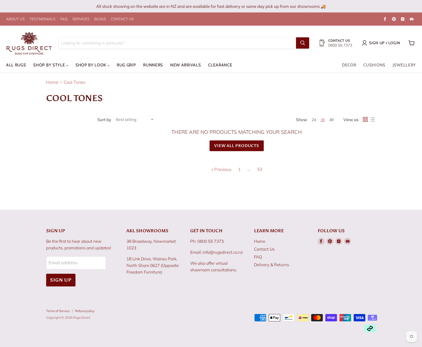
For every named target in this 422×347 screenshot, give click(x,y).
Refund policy (85, 311)
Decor (349, 65)
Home (52, 82)
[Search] (302, 43)
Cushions (374, 65)
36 (322, 119)
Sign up (61, 280)
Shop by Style (49, 65)
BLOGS (100, 19)
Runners (153, 65)
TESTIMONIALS (42, 19)
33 (259, 169)
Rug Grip (126, 65)
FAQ (63, 19)
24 (314, 119)
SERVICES (80, 19)
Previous (222, 169)
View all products (236, 145)
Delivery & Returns (271, 264)
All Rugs (16, 65)
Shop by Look (91, 65)
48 (331, 119)
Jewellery (404, 65)
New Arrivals (185, 65)
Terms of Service (58, 311)
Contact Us (264, 249)
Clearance (220, 65)
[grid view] (365, 119)
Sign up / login (384, 43)
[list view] (372, 119)
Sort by (104, 119)
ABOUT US (15, 19)
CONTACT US (122, 19)
